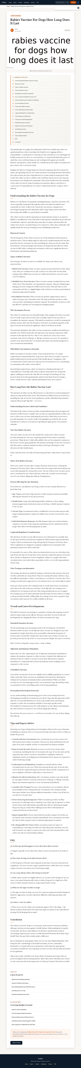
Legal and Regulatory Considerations (24, 113)
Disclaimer (26, 2)
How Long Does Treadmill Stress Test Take (23, 1024)
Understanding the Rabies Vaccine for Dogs (26, 80)
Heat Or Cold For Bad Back (19, 1009)
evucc (4, 2)
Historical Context (19, 84)
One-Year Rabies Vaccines (22, 103)
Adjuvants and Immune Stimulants (23, 126)
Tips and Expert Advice (21, 135)
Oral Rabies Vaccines (20, 129)
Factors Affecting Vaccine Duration (24, 109)
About (15, 2)
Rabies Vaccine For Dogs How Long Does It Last (41, 1032)
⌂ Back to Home (16, 1042)
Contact (20, 2)
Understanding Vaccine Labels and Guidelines (27, 100)
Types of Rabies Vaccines (21, 87)
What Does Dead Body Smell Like (21, 979)
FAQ (16, 139)
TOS (38, 2)
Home (10, 2)
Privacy (33, 2)
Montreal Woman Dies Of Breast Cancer (23, 1017)
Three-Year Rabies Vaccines (22, 106)
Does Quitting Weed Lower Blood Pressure (23, 987)
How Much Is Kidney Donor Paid (20, 994)
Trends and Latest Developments (23, 119)
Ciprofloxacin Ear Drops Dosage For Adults (23, 1021)
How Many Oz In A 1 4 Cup (18, 990)
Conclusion (18, 142)
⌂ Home (73, 2)
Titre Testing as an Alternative (23, 116)
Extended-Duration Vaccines (22, 122)
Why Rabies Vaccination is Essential (24, 93)
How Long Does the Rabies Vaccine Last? (25, 97)
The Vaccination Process (21, 90)
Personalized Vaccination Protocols (24, 132)
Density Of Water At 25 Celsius (20, 983)
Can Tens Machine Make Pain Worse (21, 1013)
